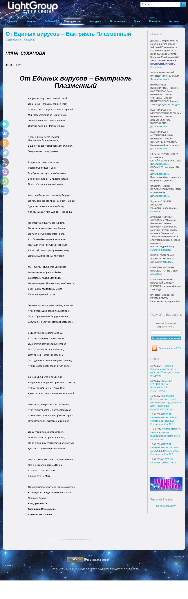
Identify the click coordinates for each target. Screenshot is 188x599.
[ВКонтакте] (4, 133)
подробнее (156, 274)
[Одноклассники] (4, 143)
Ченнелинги (29, 40)
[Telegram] (4, 152)
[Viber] (4, 171)
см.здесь (155, 211)
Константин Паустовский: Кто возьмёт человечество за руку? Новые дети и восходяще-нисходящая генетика (165, 402)
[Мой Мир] (4, 191)
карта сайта (8, 565)
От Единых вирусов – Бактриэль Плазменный (68, 34)
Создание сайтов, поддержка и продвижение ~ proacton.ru (108, 568)
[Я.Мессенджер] (4, 124)
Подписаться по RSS (170, 348)
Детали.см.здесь (159, 164)
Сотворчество (13, 40)
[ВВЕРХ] (179, 557)
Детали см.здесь (159, 79)
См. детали (156, 67)
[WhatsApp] (4, 181)
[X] (4, 162)
